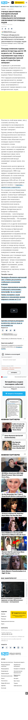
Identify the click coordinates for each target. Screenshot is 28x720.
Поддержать (20, 2)
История (16, 678)
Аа (12, 2)
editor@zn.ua (4, 640)
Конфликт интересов (19, 668)
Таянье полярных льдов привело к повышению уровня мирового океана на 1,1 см (13, 297)
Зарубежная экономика (17, 665)
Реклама (3, 619)
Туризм (16, 683)
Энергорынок (4, 671)
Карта (2, 624)
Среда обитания (5, 683)
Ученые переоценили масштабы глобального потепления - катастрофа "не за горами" (13, 289)
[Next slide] (25, 7)
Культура (3, 688)
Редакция (3, 616)
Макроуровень (5, 668)
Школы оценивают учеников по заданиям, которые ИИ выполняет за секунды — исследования (12, 600)
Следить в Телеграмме (15, 393)
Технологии (4, 680)
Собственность (18, 685)
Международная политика (5, 665)
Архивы (3, 614)
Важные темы (5, 6)
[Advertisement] (14, 105)
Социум (16, 676)
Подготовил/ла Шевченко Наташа (11, 338)
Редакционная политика (7, 621)
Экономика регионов (6, 676)
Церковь (3, 685)
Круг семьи (17, 681)
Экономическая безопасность (18, 671)
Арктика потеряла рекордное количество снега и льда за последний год (12, 323)
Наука (2, 678)
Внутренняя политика (7, 662)
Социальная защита (19, 662)
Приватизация (5, 673)
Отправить (14, 372)
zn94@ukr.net (20, 636)
